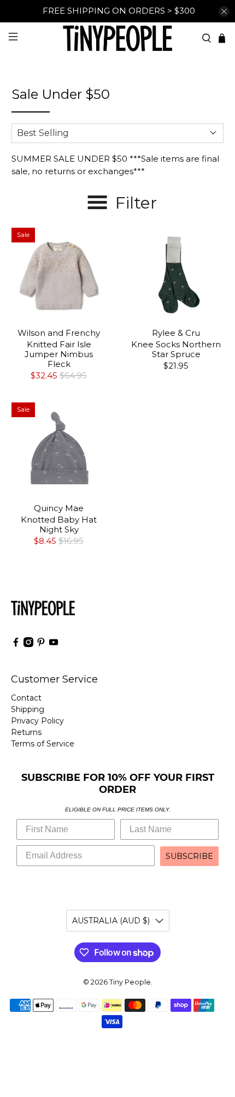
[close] (224, 11)
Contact (26, 698)
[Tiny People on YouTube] (53, 644)
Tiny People (130, 982)
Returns (26, 732)
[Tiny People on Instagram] (28, 644)
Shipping (27, 709)
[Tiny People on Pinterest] (41, 644)
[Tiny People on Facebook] (16, 644)
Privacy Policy (37, 721)
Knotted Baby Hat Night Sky (59, 524)
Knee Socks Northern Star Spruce (176, 349)
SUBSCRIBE (189, 856)
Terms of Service (42, 744)
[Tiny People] (118, 38)
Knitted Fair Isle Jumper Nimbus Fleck (59, 354)
